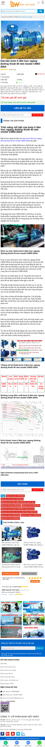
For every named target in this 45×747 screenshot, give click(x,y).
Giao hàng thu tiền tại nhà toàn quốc (19, 102)
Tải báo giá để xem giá (13, 97)
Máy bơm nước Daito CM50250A (12, 499)
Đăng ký (39, 648)
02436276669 (17, 695)
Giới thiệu (4, 663)
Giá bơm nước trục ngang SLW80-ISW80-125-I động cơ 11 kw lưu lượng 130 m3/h (33, 545)
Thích (11, 594)
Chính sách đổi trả (7, 673)
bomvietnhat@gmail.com (15, 698)
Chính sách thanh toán (8, 667)
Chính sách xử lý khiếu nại (9, 680)
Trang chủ (4, 17)
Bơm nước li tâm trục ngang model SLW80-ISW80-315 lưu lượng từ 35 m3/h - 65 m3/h (33, 567)
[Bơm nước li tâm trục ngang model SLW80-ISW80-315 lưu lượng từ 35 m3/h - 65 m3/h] (33, 561)
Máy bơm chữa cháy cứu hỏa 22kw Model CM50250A (19, 512)
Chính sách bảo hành (8, 677)
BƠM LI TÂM (13, 17)
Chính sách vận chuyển (8, 670)
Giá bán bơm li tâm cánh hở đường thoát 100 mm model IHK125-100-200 (11, 567)
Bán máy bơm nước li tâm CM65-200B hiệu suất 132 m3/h (10, 545)
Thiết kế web (22, 738)
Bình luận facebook (29, 573)
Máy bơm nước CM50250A (15, 496)
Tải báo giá (40, 74)
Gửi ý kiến (35, 581)
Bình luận (12, 69)
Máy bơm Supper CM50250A (30, 515)
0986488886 (15, 691)
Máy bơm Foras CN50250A (10, 518)
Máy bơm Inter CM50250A (31, 505)
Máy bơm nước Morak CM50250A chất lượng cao (17, 509)
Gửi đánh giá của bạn (10, 573)
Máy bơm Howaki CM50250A (11, 505)
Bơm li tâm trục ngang (25, 17)
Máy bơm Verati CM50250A (10, 515)
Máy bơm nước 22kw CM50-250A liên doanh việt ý (18, 502)
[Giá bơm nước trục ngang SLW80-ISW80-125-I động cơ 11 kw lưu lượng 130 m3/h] (33, 539)
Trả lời (4, 594)
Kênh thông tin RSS (7, 683)
